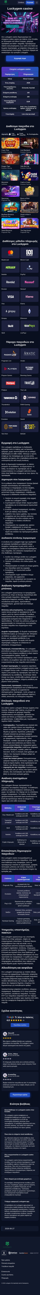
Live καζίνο (14, 134)
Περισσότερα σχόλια (20, 1095)
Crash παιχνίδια (22, 134)
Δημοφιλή (5, 134)
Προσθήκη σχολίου (20, 1025)
